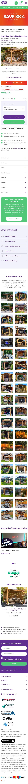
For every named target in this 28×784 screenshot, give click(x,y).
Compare (11, 128)
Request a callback (14, 218)
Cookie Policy (16, 731)
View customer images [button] (14, 77)
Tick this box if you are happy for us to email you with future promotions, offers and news (15, 658)
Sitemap (3, 731)
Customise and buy (14, 117)
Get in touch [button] (17, 148)
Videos (3, 187)
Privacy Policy (9, 731)
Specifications (5, 173)
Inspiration (4, 192)
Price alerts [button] (20, 128)
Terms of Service (9, 670)
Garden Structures (10, 29)
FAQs (2, 168)
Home (2, 29)
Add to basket (14, 122)
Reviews (3, 178)
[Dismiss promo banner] (26, 7)
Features (4, 163)
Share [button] (4, 128)
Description (4, 158)
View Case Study (5, 553)
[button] (16, 3)
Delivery (3, 182)
